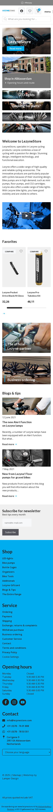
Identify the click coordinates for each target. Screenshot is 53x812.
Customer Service (12, 638)
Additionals (8, 580)
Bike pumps (8, 562)
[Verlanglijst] (21, 11)
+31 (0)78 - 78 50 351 (18, 731)
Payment (7, 616)
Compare (9, 251)
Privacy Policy (9, 652)
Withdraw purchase (13, 629)
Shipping (7, 620)
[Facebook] (5, 702)
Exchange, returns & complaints (19, 625)
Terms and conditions (14, 647)
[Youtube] (22, 702)
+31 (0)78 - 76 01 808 (18, 726)
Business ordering (12, 634)
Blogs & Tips (9, 589)
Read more (15, 48)
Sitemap (16, 775)
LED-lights (7, 558)
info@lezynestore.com (19, 720)
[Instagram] (14, 702)
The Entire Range (11, 594)
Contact (6, 643)
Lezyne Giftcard (11, 585)
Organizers (8, 571)
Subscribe (10, 532)
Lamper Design (10, 778)
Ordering (7, 611)
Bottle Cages (9, 567)
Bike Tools (8, 576)
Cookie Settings (10, 656)
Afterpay (28, 2)
